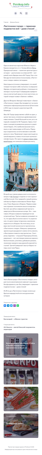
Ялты (34, 68)
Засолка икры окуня (14, 423)
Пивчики (9, 397)
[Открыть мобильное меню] (26, 13)
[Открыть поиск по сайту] (21, 13)
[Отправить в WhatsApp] (18, 305)
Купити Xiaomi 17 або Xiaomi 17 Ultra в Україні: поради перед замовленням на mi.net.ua (20, 345)
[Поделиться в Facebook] (5, 305)
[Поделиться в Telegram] (8, 305)
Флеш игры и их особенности (18, 370)
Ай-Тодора (14, 196)
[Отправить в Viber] (14, 305)
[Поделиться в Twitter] (11, 305)
